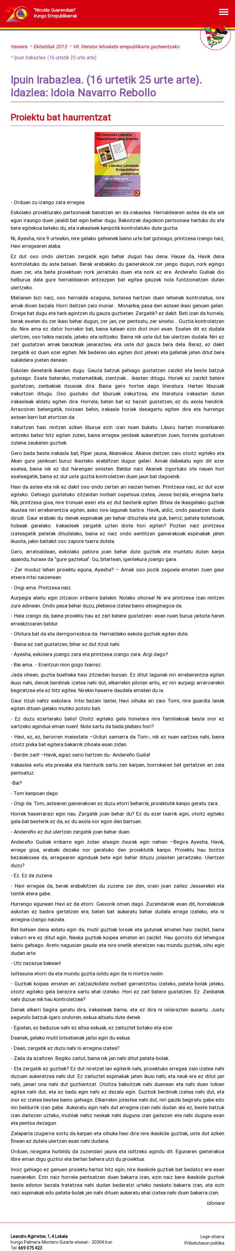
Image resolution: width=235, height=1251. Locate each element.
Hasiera (19, 47)
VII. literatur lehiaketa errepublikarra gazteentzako (126, 47)
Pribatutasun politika (204, 1243)
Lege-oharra (212, 1236)
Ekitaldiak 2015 (50, 47)
